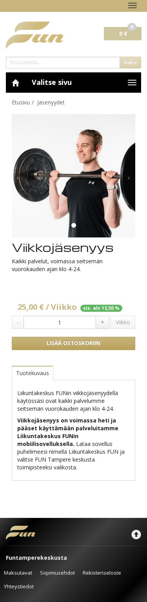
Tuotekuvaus (32, 373)
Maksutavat (18, 572)
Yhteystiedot (19, 586)
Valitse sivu (52, 82)
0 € (126, 32)
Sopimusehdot (57, 572)
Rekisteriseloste (102, 572)
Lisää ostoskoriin (73, 343)
